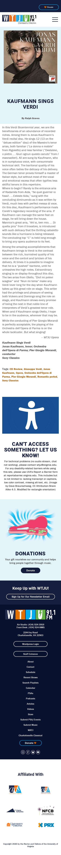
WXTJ (30, 730)
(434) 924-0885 (37, 627)
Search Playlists (30, 682)
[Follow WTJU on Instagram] (23, 752)
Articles (30, 703)
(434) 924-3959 (36, 624)
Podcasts (30, 698)
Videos (30, 709)
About (31, 661)
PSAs (30, 693)
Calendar (30, 687)
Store (30, 714)
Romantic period (47, 376)
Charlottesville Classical (30, 735)
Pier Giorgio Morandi (23, 376)
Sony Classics (10, 380)
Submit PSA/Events (30, 719)
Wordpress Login (30, 643)
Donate (50, 7)
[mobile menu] (55, 19)
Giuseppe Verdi (33, 369)
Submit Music (30, 724)
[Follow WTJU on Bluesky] (33, 752)
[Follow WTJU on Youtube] (38, 752)
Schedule (30, 672)
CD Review (16, 369)
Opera (19, 372)
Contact (30, 666)
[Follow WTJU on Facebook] (28, 752)
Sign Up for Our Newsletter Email (30, 596)
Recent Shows (31, 677)
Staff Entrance (30, 653)
